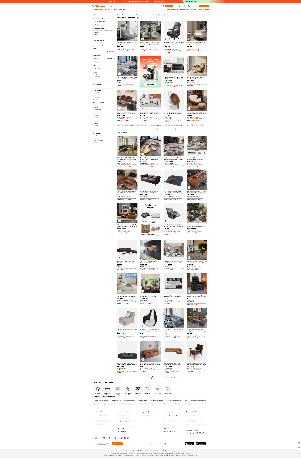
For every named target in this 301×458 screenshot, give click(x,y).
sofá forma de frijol (116, 400)
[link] (299, 443)
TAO (163, 450)
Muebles (124, 14)
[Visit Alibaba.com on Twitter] (194, 433)
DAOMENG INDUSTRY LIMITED (194, 118)
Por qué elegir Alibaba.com (101, 415)
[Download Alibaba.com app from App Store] (189, 443)
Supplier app (160, 443)
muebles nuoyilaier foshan (157, 400)
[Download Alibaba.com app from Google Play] (201, 443)
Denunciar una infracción (170, 431)
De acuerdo (110, 51)
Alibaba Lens (102, 443)
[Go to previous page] (149, 377)
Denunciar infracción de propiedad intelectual (172, 427)
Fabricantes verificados (146, 415)
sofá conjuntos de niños (130, 400)
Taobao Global (157, 450)
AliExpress (128, 450)
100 (171, 377)
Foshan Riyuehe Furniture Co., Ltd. (172, 336)
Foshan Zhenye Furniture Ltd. (194, 268)
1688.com (134, 450)
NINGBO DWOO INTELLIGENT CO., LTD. (196, 231)
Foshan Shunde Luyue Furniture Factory (150, 118)
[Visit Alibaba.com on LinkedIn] (190, 433)
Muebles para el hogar (134, 14)
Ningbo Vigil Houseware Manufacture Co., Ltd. (150, 336)
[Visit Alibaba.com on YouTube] (200, 433)
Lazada (150, 450)
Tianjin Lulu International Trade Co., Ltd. (196, 370)
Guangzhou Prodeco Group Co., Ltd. (149, 268)
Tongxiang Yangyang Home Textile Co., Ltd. (174, 198)
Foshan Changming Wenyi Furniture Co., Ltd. (150, 164)
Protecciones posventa (123, 424)
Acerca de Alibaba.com (101, 411)
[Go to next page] (174, 377)
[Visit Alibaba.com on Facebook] (187, 433)
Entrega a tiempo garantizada (125, 421)
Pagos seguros (121, 415)
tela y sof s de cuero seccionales (154, 404)
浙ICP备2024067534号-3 (190, 455)
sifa (186, 400)
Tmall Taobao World (143, 450)
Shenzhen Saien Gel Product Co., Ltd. (126, 49)
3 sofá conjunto (143, 400)
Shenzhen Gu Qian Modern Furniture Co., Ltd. (127, 371)
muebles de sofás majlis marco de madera (144, 129)
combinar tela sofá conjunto (101, 400)
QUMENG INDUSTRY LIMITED (194, 49)
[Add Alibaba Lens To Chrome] (117, 443)
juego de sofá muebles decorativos (126, 125)
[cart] (184, 6)
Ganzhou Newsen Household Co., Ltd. (149, 198)
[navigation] (104, 196)
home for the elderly (180, 404)
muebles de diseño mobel (124, 129)
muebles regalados (194, 404)
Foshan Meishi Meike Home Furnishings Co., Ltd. (150, 370)
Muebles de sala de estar (148, 14)
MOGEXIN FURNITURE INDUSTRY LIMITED (197, 84)
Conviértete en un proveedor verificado (196, 424)
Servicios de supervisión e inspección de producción (127, 427)
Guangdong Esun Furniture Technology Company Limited (174, 85)
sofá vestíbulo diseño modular (174, 400)
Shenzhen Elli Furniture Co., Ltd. (171, 371)
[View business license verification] (164, 455)
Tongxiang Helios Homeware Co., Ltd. (126, 336)
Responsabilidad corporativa (102, 421)
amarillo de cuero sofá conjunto (165, 129)
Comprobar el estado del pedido (194, 421)
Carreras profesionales (100, 424)
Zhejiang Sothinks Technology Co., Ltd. (126, 301)
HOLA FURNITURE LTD (122, 118)
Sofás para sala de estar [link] (162, 14)
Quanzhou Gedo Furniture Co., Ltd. (195, 198)
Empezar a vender (190, 418)
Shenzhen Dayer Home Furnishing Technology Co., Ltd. (197, 303)
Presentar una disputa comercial (171, 421)
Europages (173, 450)
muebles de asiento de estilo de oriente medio (115, 404)
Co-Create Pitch (99, 418)
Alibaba (118, 14)
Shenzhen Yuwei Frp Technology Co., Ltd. (173, 120)
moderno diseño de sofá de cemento (174, 125)
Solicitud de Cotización (146, 418)
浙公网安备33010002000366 (176, 455)
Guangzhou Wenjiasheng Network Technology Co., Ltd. (127, 164)
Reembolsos (167, 424)
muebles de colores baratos (136, 404)
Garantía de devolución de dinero (126, 418)
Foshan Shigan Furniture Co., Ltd (125, 84)
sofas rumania (169, 404)
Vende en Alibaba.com (191, 415)
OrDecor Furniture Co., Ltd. (123, 231)
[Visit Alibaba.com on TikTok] (203, 433)
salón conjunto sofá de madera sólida (195, 125)
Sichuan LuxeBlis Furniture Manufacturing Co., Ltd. (150, 49)
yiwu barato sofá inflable (156, 125)
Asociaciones (189, 427)
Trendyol (167, 450)
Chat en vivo (167, 418)
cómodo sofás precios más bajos (198, 400)
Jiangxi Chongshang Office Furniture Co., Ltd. (174, 50)
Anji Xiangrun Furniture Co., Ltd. (171, 232)
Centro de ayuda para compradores (172, 415)
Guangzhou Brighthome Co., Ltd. (171, 164)
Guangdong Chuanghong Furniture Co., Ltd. (174, 268)
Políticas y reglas (122, 431)
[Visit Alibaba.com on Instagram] (197, 433)
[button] (163, 6)
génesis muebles (142, 125)
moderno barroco (123, 132)
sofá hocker (97, 404)
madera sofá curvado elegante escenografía (186, 129)
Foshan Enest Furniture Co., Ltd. (194, 164)
